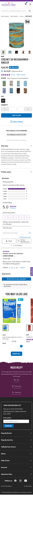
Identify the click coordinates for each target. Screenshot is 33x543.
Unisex (22, 16)
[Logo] (8, 4)
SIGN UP (8, 426)
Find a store (18, 386)
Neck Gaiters (14, 16)
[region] (15, 481)
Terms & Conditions (6, 486)
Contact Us (18, 392)
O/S (3, 101)
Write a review (21, 75)
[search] (29, 11)
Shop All (16, 353)
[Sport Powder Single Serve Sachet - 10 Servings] (12, 310)
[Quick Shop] (21, 346)
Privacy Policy (28, 486)
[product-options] (4, 83)
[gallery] (16, 35)
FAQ (18, 380)
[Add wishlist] (21, 300)
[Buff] (27, 21)
